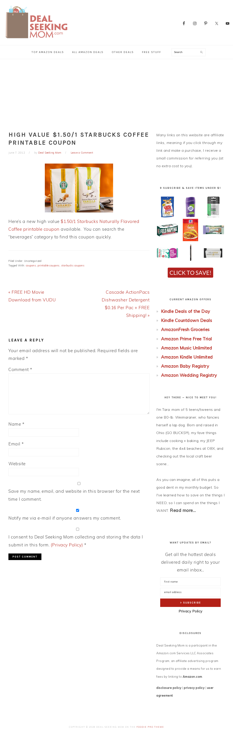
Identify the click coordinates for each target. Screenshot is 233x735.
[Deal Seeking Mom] (36, 40)
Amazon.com (192, 676)
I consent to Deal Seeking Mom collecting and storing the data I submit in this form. (75, 540)
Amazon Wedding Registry (189, 375)
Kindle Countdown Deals (186, 320)
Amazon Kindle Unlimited (187, 357)
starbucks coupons (73, 265)
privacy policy (194, 688)
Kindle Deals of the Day (185, 311)
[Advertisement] (116, 93)
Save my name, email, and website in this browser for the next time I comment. (74, 495)
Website (17, 463)
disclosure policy (169, 688)
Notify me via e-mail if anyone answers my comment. (64, 518)
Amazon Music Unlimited (186, 348)
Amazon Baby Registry (185, 366)
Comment (20, 369)
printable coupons (49, 265)
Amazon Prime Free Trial (186, 338)
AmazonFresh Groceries (185, 329)
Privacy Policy (191, 611)
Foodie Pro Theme (150, 727)
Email (16, 444)
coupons (31, 265)
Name (16, 424)
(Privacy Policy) (67, 545)
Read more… (183, 510)
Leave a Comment (82, 152)
